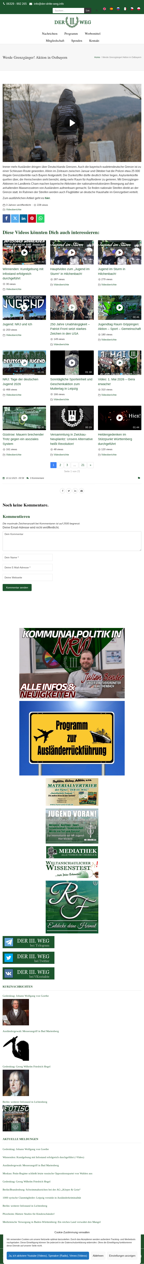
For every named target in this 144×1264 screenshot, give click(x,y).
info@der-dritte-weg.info (49, 3)
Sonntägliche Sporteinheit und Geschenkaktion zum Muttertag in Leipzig (71, 384)
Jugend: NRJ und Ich (17, 324)
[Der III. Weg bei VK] (72, 973)
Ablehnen (98, 1255)
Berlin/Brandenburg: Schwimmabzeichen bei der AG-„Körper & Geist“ (42, 1189)
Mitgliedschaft (54, 40)
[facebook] (62, 490)
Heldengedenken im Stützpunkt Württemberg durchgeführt (115, 439)
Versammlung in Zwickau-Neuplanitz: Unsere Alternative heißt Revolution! (71, 439)
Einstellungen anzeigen (122, 1255)
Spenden (76, 40)
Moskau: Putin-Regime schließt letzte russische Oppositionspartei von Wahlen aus (47, 1173)
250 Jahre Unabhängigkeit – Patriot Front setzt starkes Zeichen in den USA (70, 329)
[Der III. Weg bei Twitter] (72, 958)
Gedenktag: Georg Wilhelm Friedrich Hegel (26, 1181)
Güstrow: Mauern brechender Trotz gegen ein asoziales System (23, 439)
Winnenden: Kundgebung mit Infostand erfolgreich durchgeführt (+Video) (43, 1157)
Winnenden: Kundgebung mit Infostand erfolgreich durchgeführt (23, 273)
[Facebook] (6, 218)
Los (88, 10)
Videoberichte (13, 209)
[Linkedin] (23, 218)
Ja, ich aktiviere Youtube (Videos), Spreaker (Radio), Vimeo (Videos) (48, 1255)
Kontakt (93, 40)
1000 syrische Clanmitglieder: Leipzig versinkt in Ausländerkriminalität (42, 1197)
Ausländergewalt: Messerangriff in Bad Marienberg (31, 1165)
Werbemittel (92, 33)
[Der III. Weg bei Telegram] (72, 942)
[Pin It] (32, 218)
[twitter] (68, 490)
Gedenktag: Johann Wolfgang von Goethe (26, 1149)
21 (82, 465)
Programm (70, 33)
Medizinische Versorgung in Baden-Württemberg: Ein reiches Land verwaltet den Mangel (52, 1222)
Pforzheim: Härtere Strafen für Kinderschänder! (29, 1213)
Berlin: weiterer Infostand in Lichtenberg (25, 1205)
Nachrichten (49, 33)
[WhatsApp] (40, 218)
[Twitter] (15, 218)
